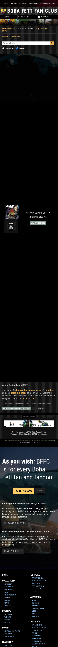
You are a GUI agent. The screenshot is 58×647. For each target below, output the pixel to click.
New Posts (8, 634)
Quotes (44, 29)
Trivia (4, 31)
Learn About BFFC (13, 551)
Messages (35, 614)
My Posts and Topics (12, 631)
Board (5, 627)
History (22, 48)
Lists (6, 592)
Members (35, 606)
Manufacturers (10, 595)
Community (35, 597)
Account (44, 17)
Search (24, 17)
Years (6, 603)
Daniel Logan (37, 630)
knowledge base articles (28, 390)
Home (5, 575)
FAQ (37, 29)
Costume (6, 611)
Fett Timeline (37, 589)
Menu (6, 17)
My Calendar (37, 625)
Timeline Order (16, 36)
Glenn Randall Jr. (39, 644)
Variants (7, 617)
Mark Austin (36, 638)
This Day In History (39, 581)
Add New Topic (38, 408)
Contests (35, 603)
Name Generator (38, 608)
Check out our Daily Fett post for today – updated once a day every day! (29, 3)
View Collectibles (38, 223)
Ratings (7, 598)
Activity (35, 600)
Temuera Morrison (39, 628)
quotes (49, 390)
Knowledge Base (8, 29)
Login (39, 490)
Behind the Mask (38, 578)
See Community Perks (14, 523)
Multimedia (7, 642)
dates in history (18, 393)
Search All (9, 48)
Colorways (8, 589)
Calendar (35, 621)
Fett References (38, 586)
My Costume (8, 614)
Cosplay (7, 622)
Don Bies (35, 633)
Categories (8, 587)
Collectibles (9, 580)
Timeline (7, 606)
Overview (5, 36)
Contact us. (29, 398)
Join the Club (24, 490)
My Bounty (8, 584)
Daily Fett (8, 645)
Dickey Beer (36, 641)
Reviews (7, 600)
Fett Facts (36, 583)
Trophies (35, 616)
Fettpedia (35, 575)
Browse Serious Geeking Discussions (16, 408)
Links (34, 611)
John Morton (37, 636)
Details (7, 620)
